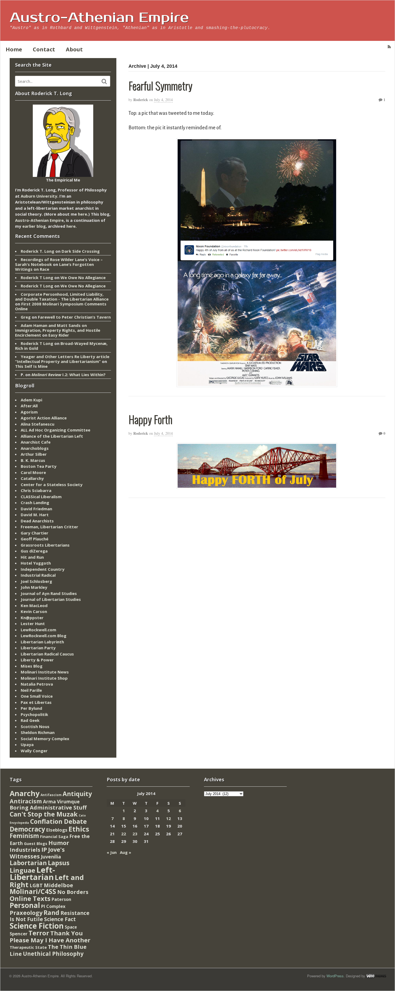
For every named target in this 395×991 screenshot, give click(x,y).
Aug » (125, 852)
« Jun (112, 852)
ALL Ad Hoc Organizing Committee (55, 430)
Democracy (27, 829)
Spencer (18, 934)
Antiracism (26, 801)
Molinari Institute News (45, 672)
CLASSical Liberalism (41, 496)
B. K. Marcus (33, 460)
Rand (51, 912)
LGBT (36, 885)
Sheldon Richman (38, 732)
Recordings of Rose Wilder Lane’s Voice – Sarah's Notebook (59, 262)
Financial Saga (54, 836)
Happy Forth (150, 419)
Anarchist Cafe (36, 442)
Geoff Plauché (34, 538)
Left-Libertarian (32, 873)
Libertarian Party (38, 647)
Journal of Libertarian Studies (51, 599)
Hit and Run (32, 557)
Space (71, 927)
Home (14, 49)
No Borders (72, 892)
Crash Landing (35, 502)
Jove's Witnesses (37, 853)
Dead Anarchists (37, 520)
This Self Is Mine (31, 366)
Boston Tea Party (38, 466)
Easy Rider (58, 335)
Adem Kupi (31, 399)
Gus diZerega (34, 551)
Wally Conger (34, 750)
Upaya (27, 744)
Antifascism (51, 795)
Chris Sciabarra (36, 490)
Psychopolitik (34, 714)
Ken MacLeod (34, 605)
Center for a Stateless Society (51, 484)
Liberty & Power (37, 659)
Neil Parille (31, 690)
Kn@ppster (32, 617)
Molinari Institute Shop (44, 678)
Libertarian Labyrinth (42, 641)
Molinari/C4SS (33, 891)
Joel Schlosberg (36, 581)
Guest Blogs (35, 843)
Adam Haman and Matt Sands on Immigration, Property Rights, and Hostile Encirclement (57, 330)
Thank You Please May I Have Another (50, 936)
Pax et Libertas (36, 702)
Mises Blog (31, 666)
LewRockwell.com (38, 629)
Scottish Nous (35, 726)
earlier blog (34, 226)
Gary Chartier (34, 533)
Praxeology (26, 913)
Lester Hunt (33, 623)
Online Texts (30, 898)
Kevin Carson (34, 611)
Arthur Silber (34, 454)
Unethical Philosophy (53, 953)
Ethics (79, 828)
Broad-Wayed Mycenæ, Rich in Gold (61, 346)
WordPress (335, 975)
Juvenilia (51, 856)
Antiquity (77, 794)
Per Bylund (31, 708)
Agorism (29, 412)
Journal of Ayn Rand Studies (49, 593)
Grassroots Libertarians (45, 545)
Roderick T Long (37, 277)
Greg (26, 317)
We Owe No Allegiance (83, 277)
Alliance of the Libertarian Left (52, 436)
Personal (25, 905)
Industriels (25, 849)
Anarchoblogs (35, 448)
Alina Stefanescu (37, 424)
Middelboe (58, 885)
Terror (38, 932)
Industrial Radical (38, 575)
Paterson (61, 899)
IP (44, 849)
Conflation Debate (58, 821)
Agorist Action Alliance (44, 417)
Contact (44, 49)
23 (134, 833)
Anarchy (25, 793)
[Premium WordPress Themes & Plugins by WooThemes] (376, 975)
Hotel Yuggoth (36, 563)
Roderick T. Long (37, 251)
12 (168, 818)
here (82, 214)
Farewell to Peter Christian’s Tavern (74, 317)
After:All (29, 405)
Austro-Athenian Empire (99, 17)
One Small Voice (37, 696)
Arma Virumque (61, 801)
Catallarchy (32, 478)
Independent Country (42, 569)
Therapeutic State (28, 947)
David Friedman (36, 508)
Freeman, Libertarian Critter (49, 526)
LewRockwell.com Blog (43, 635)
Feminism (24, 836)
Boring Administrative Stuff (48, 807)
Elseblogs (56, 830)
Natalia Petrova (37, 684)
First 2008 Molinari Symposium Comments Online (60, 306)
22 (123, 833)
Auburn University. (39, 196)
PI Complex (53, 906)
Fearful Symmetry (160, 85)
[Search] (104, 81)
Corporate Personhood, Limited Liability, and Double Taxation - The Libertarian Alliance (62, 296)
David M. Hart (35, 514)
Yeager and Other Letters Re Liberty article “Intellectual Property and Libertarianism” (62, 359)
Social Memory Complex (45, 738)
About (74, 49)
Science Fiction (37, 926)
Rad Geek (30, 720)
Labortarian (28, 863)
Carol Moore (33, 472)
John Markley (34, 587)
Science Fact (60, 919)
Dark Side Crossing (81, 251)
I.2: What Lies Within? (68, 374)
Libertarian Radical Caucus (47, 654)
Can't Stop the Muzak (44, 814)
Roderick (140, 99)
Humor (58, 843)
